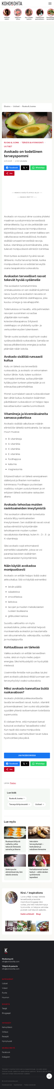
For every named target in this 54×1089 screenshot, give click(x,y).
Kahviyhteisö (7, 1027)
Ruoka (4, 993)
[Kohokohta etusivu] (12, 3)
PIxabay (13, 783)
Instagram (6, 1057)
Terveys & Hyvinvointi (33, 143)
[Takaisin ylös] (49, 1076)
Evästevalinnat (7, 1085)
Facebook (6, 1052)
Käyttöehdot (18, 1085)
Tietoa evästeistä (30, 1085)
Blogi (38, 914)
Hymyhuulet (7, 1041)
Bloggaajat (6, 1013)
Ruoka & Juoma (29, 106)
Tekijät (4, 1009)
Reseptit (5, 1037)
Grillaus (5, 1032)
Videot (4, 988)
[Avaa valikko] (50, 4)
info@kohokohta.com (10, 962)
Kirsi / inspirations (32, 892)
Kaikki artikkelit (27, 914)
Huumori (5, 997)
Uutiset (16, 106)
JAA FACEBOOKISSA (27, 755)
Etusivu (7, 106)
